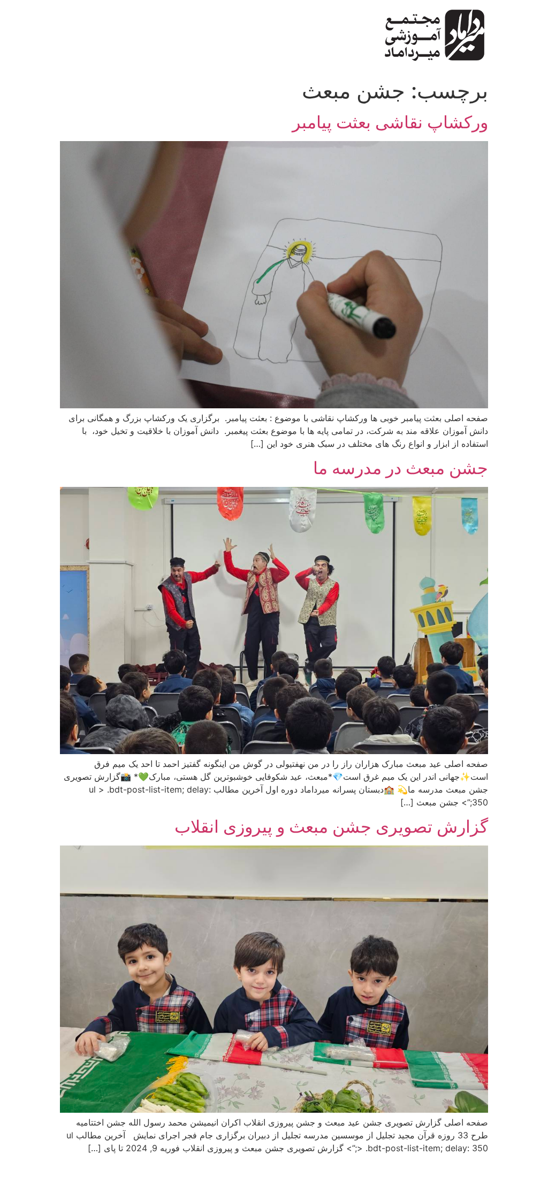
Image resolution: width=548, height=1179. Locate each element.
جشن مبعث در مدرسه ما (400, 467)
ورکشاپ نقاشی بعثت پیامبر (390, 122)
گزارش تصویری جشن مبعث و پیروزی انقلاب (331, 826)
